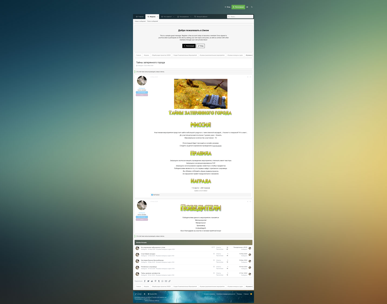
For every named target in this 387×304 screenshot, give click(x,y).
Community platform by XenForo (151, 297)
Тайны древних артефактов (150, 273)
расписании (217, 146)
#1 (250, 77)
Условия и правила (209, 294)
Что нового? (168, 16)
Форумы (153, 16)
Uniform (139, 294)
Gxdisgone (141, 65)
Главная (140, 16)
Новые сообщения (140, 21)
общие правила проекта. (209, 171)
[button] (157, 16)
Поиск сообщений (152, 21)
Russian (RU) (153, 294)
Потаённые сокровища (149, 267)
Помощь (239, 294)
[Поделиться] (248, 77)
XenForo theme (149, 300)
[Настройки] (247, 7)
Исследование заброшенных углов (153, 247)
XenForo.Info (147, 299)
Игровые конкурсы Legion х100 (165, 249)
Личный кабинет (202, 16)
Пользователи (184, 16)
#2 (250, 201)
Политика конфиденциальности (226, 294)
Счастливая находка (148, 254)
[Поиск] (252, 7)
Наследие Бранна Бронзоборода (152, 260)
